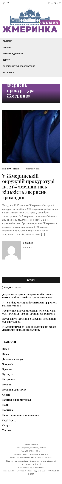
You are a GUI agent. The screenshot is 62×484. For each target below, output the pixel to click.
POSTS (29, 247)
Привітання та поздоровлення (19, 66)
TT (55, 3)
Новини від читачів (13, 54)
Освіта (6, 394)
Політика (7, 409)
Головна (7, 41)
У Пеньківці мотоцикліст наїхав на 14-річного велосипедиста (29, 304)
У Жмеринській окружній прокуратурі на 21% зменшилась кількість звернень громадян (28, 186)
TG (49, 3)
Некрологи (8, 72)
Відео (5, 348)
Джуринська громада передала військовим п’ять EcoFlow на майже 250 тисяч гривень (28, 296)
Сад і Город (9, 420)
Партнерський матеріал (16, 399)
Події (5, 404)
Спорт (6, 425)
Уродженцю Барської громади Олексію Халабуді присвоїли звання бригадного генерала (29, 312)
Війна (5, 354)
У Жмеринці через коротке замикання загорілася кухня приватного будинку (29, 328)
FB (60, 3)
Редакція (28, 242)
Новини (7, 47)
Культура (7, 374)
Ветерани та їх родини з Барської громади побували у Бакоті (30, 320)
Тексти (6, 60)
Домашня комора (12, 359)
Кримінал (6, 169)
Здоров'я (7, 364)
